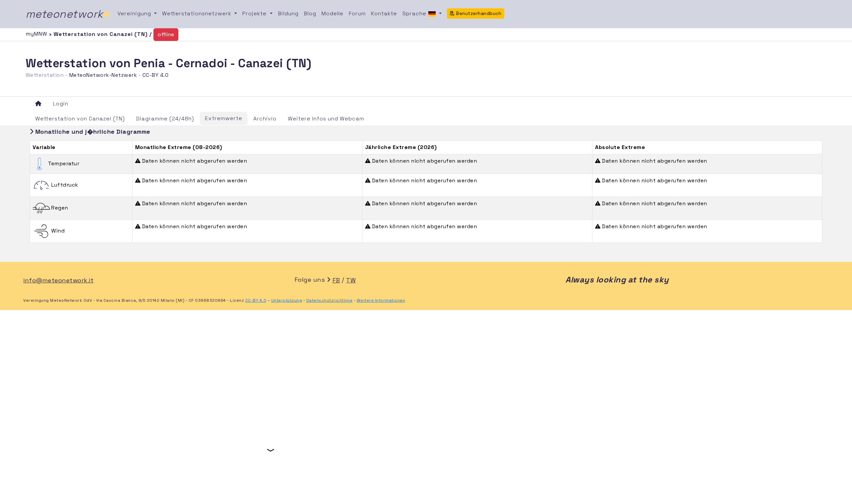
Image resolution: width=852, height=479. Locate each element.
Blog (310, 13)
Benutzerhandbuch (478, 13)
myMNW (37, 33)
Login (60, 103)
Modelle (332, 13)
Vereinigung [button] (135, 13)
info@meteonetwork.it (58, 280)
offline (166, 34)
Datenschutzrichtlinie (329, 300)
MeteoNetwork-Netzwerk (103, 75)
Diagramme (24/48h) (165, 118)
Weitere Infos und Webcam (326, 118)
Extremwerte (223, 118)
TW (351, 280)
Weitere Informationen (381, 300)
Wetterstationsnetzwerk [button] (197, 13)
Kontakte (384, 13)
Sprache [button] (415, 13)
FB (336, 280)
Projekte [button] (255, 13)
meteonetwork (68, 14)
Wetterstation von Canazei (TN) (80, 118)
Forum (357, 13)
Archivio (265, 118)
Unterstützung (286, 300)
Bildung (288, 13)
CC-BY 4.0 (155, 75)
